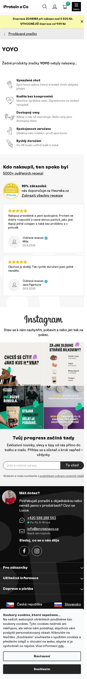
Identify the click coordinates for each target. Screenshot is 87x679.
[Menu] (76, 6)
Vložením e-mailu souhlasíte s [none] (43, 476)
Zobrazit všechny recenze (42, 195)
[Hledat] (44, 6)
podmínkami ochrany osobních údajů (62, 476)
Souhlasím (42, 669)
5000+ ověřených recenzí (23, 173)
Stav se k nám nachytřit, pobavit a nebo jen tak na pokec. (43, 332)
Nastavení (42, 656)
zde (61, 646)
